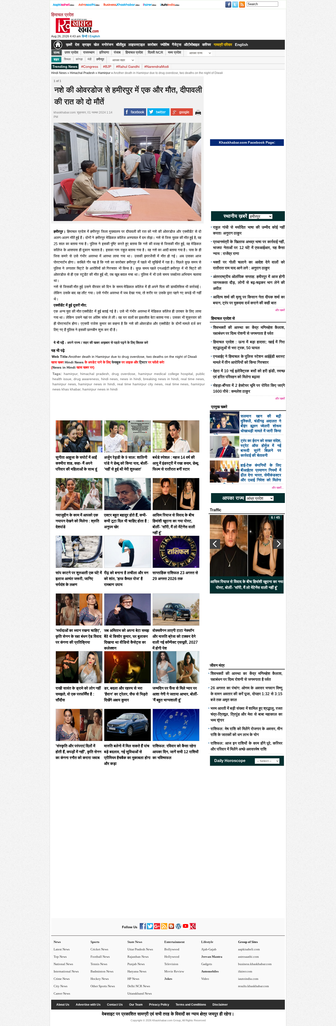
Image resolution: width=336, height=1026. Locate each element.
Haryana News (136, 971)
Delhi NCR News (138, 986)
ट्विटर (143, 362)
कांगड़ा (79, 59)
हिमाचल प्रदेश (134, 52)
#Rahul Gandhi (127, 67)
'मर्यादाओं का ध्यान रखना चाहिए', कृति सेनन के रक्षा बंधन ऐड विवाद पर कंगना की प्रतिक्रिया (78, 636)
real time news (192, 379)
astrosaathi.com (248, 956)
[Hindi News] (77, 32)
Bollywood (171, 949)
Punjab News (136, 964)
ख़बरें (69, 44)
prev (215, 544)
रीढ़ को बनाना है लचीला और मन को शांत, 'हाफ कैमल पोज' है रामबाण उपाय (126, 579)
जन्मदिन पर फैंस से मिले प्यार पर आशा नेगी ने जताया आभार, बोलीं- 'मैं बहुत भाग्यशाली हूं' (175, 694)
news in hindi (130, 379)
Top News (60, 956)
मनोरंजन (107, 44)
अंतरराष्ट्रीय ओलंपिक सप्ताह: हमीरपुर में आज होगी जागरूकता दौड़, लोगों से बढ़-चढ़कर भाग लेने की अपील (249, 283)
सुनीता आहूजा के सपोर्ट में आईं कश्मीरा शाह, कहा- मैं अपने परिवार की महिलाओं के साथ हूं (76, 463)
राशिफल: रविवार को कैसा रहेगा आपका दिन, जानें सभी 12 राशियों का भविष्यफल (176, 752)
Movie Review (174, 971)
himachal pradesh (94, 374)
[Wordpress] (178, 928)
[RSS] (164, 928)
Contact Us (115, 1004)
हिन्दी (84, 36)
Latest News (62, 949)
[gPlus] (157, 928)
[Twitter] (150, 928)
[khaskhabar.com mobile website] (193, 928)
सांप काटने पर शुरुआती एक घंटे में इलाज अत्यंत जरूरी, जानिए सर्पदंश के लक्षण (79, 579)
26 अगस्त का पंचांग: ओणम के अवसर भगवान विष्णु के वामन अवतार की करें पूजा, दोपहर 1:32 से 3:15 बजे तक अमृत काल (246, 694)
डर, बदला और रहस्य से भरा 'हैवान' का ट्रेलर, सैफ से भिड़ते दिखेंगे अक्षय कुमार (126, 694)
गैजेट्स (176, 44)
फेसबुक (116, 362)
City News (60, 986)
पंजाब (117, 52)
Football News (100, 956)
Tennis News (99, 964)
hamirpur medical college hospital (165, 374)
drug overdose (123, 374)
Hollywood (171, 956)
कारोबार (153, 44)
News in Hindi (64, 367)
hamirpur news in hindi (96, 384)
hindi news (109, 379)
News (57, 942)
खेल (96, 44)
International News (66, 971)
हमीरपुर (100, 59)
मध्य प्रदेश (174, 52)
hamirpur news (64, 384)
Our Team (136, 1004)
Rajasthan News (138, 956)
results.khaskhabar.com (253, 986)
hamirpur (70, 374)
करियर (206, 44)
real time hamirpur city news (140, 384)
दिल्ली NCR (155, 52)
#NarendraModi (156, 67)
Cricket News (99, 949)
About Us (62, 1004)
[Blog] (171, 928)
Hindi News (59, 73)
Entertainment (174, 942)
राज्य (57, 53)
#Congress (89, 67)
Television (171, 964)
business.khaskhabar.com (255, 964)
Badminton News (102, 971)
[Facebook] (143, 928)
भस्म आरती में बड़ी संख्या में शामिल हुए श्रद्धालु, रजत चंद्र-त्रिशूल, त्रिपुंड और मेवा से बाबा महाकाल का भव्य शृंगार (246, 714)
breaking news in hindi (161, 379)
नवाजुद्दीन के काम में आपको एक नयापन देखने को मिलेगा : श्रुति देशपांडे (77, 521)
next (278, 544)
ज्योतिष (164, 44)
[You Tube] (186, 928)
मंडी (90, 59)
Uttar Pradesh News (140, 949)
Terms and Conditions (191, 1004)
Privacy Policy (159, 1004)
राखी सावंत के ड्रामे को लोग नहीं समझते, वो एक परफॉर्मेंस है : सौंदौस (78, 694)
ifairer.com (245, 971)
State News (134, 942)
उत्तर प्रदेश (71, 52)
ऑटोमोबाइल (191, 44)
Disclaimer (220, 1004)
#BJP (107, 67)
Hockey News (100, 979)
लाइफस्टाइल (136, 44)
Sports (95, 942)
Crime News (62, 979)
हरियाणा (104, 52)
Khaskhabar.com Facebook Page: (247, 142)
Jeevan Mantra (211, 956)
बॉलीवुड (121, 44)
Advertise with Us (88, 1004)
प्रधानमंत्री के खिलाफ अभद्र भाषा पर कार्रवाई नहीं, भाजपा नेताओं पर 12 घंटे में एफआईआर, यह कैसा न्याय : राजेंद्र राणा (249, 248)
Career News (62, 993)
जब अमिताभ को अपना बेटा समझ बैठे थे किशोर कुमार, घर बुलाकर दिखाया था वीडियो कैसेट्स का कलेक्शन (247, 585)
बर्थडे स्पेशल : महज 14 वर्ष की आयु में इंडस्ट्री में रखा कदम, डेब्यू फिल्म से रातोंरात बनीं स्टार (175, 463)
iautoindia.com (248, 979)
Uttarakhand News (139, 993)
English (95, 36)
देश (77, 44)
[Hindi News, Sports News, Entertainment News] (58, 45)
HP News (133, 979)
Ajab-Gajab (208, 949)
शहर (56, 59)
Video (205, 979)
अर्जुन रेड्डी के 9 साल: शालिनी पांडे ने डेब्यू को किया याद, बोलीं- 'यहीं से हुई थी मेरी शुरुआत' (126, 463)
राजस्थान (88, 52)
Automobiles (210, 971)
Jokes (168, 979)
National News (63, 964)
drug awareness (86, 379)
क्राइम (86, 44)
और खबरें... (278, 487)
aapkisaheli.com (249, 949)
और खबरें (280, 310)
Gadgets (206, 964)
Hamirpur (104, 73)
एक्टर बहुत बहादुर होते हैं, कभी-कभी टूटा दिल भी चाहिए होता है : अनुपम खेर (126, 521)
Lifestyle (207, 942)
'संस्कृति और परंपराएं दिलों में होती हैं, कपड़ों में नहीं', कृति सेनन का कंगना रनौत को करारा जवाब (78, 752)
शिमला (67, 59)
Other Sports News (103, 986)
